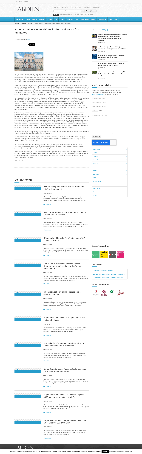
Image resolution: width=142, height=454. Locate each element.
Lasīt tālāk (48, 204)
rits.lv (79, 7)
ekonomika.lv (66, 7)
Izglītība (30, 23)
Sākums (16, 23)
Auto (76, 19)
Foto (110, 19)
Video (116, 19)
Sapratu (105, 451)
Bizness (34, 19)
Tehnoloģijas (84, 19)
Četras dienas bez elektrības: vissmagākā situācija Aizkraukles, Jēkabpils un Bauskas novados (112, 74)
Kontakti (25, 1)
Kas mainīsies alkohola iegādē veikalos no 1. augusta (76, 14)
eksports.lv (87, 7)
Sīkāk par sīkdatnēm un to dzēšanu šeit (120, 451)
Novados (49, 19)
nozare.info (96, 7)
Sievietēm (70, 19)
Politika (27, 19)
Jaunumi (97, 30)
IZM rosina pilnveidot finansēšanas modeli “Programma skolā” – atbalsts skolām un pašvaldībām (62, 266)
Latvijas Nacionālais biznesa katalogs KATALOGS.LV (109, 274)
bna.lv (74, 7)
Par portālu (18, 1)
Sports (93, 19)
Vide (56, 19)
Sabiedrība (19, 19)
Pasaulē (41, 19)
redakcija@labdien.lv (98, 94)
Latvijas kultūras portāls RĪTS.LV (103, 270)
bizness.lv (56, 7)
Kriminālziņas (102, 19)
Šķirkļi (106, 30)
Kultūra (62, 19)
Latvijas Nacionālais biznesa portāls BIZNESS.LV (108, 277)
